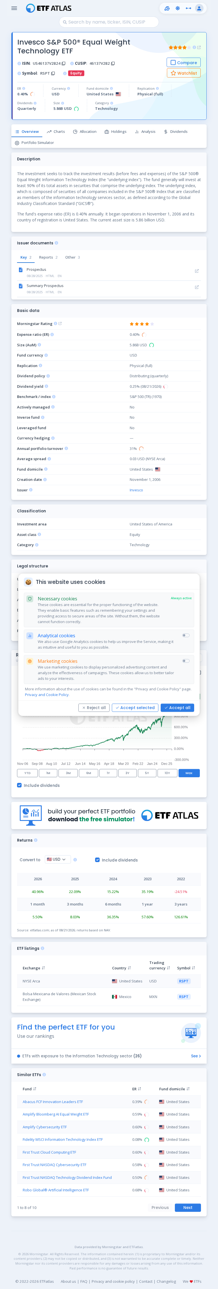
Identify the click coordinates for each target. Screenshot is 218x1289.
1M (48, 773)
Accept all (179, 707)
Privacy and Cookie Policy (47, 694)
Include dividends (42, 785)
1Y (108, 773)
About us (68, 1281)
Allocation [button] (88, 131)
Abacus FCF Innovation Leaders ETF (53, 1101)
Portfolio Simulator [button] (38, 142)
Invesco (136, 489)
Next (187, 1207)
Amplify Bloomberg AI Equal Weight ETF (56, 1114)
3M (68, 773)
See (194, 1056)
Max (189, 773)
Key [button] (25, 257)
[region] (109, 982)
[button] (167, 8)
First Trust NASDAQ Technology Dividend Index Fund (67, 1177)
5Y (147, 773)
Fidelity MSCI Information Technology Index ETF (63, 1139)
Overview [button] (30, 131)
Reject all (96, 707)
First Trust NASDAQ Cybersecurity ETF (54, 1164)
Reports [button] (48, 257)
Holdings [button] (119, 131)
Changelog (166, 1281)
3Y (127, 773)
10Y (167, 773)
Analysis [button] (148, 131)
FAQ (83, 1281)
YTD (27, 773)
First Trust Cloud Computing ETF (49, 1152)
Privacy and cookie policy (113, 1281)
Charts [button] (59, 131)
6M (88, 773)
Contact (145, 1281)
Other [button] (72, 257)
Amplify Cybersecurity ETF (45, 1126)
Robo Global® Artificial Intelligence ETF (56, 1189)
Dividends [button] (179, 131)
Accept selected (137, 707)
